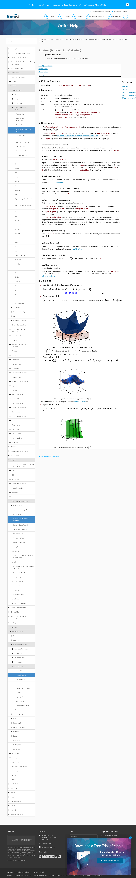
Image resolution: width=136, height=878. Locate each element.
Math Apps (14, 623)
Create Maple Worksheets (19, 57)
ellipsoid (17, 190)
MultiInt (17, 286)
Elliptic (17, 194)
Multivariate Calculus (20, 644)
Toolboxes (14, 806)
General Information (18, 77)
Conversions (19, 103)
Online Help (55, 39)
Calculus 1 (16, 640)
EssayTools (15, 753)
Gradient (19, 692)
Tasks (14, 775)
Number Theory (17, 377)
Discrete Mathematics (19, 336)
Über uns (10, 832)
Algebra (14, 81)
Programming (15, 455)
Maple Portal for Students (20, 766)
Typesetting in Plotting (19, 603)
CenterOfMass (21, 679)
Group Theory (16, 434)
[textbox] (55, 130)
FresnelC (18, 225)
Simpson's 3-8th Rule (22, 142)
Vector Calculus (17, 399)
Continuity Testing (19, 312)
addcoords (15, 551)
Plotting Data (16, 590)
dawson (17, 168)
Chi (16, 159)
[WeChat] (59, 856)
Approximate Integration (21, 510)
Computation (19, 653)
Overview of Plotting (18, 542)
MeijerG (17, 281)
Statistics (15, 497)
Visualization (19, 666)
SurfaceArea (20, 701)
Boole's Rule (20, 125)
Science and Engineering (18, 607)
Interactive (18, 662)
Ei (15, 186)
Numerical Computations (20, 381)
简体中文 (43, 872)
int (15, 94)
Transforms (17, 307)
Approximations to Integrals (21, 501)
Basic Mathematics (18, 403)
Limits (15, 316)
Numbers (15, 442)
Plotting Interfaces (18, 594)
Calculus (15, 86)
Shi (15, 290)
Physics (13, 447)
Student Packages (17, 631)
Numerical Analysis (19, 727)
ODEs (15, 718)
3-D (13, 475)
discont (17, 181)
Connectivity (15, 612)
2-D (13, 470)
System (13, 792)
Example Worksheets (21, 649)
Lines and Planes (20, 657)
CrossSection (20, 684)
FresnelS (17, 238)
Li (15, 273)
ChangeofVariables (21, 155)
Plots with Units (17, 586)
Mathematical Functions (19, 373)
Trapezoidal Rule (21, 151)
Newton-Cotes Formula (20, 525)
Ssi (15, 299)
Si (15, 294)
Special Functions (17, 394)
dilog (16, 173)
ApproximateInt (21, 675)
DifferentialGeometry (19, 416)
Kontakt (42, 832)
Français (23, 872)
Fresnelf (17, 229)
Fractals (14, 355)
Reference (14, 788)
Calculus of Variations (19, 407)
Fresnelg (17, 233)
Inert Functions (17, 438)
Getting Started (16, 49)
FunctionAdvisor (17, 429)
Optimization (16, 386)
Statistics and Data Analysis (19, 451)
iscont (16, 268)
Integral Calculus (20, 255)
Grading (14, 758)
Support (47, 39)
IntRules (17, 264)
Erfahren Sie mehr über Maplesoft (16, 860)
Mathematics (15, 73)
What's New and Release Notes (21, 53)
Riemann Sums (20, 114)
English (16, 872)
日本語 (36, 872)
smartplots (15, 599)
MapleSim (14, 810)
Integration (17, 90)
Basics (15, 736)
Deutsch (29, 872)
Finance (14, 351)
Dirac (16, 177)
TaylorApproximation (22, 705)
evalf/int (17, 220)
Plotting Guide (16, 547)
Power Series (16, 425)
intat (16, 251)
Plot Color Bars (17, 577)
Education (14, 627)
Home (41, 39)
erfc (16, 216)
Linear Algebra (16, 368)
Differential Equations (19, 325)
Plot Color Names (17, 581)
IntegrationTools (20, 99)
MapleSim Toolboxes (17, 814)
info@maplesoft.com (48, 847)
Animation (15, 479)
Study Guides (16, 762)
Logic (13, 420)
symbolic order (19, 303)
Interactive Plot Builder (19, 573)
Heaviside (18, 242)
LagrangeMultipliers (22, 697)
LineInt (17, 277)
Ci (15, 164)
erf (15, 212)
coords (14, 562)
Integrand (18, 259)
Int (15, 246)
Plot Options (17, 745)
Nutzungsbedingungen (57, 875)
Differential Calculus (19, 320)
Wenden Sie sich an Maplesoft (101, 11)
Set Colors (16, 749)
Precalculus (17, 636)
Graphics (14, 460)
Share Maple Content (17, 68)
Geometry (15, 360)
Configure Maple (16, 801)
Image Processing (17, 488)
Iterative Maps (16, 364)
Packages (15, 390)
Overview (19, 671)
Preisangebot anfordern (121, 11)
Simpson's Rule (21, 146)
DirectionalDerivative (23, 688)
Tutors (14, 779)
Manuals (13, 797)
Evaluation (15, 340)
